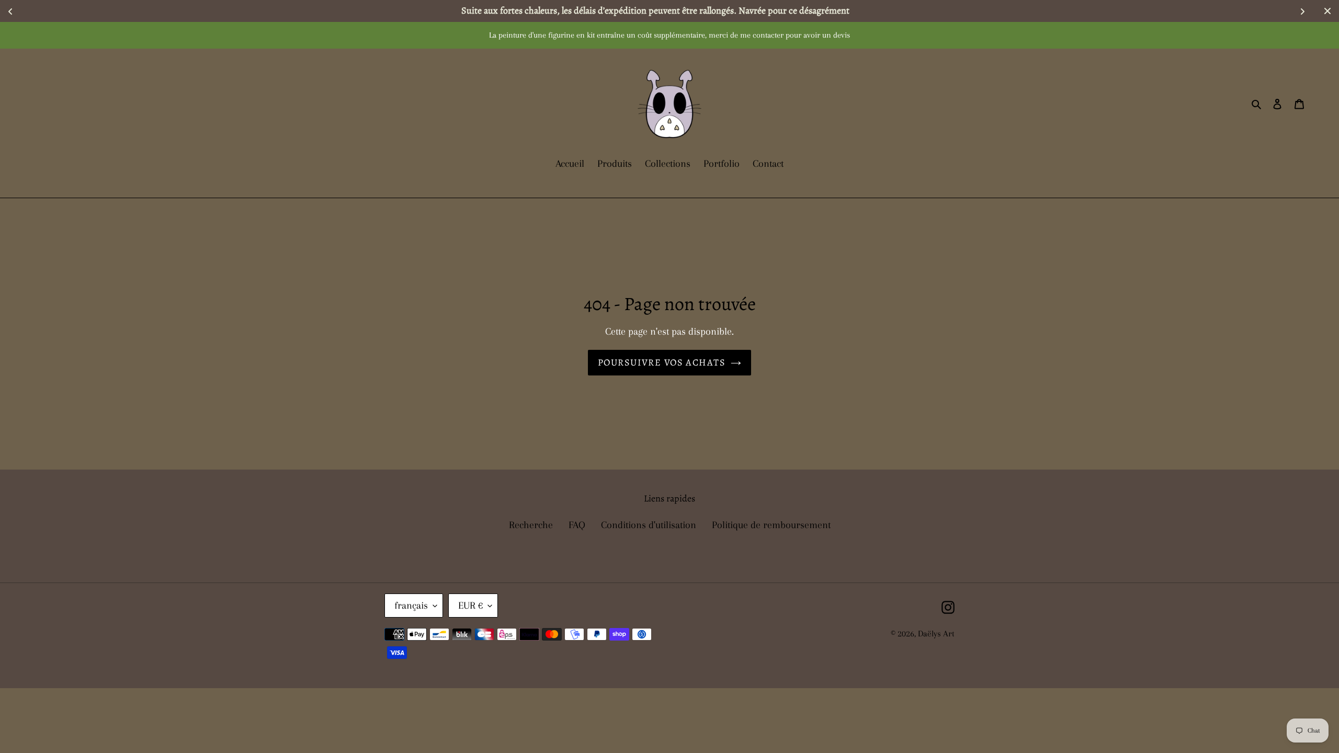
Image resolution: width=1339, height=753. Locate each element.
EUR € (470, 605)
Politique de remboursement (771, 525)
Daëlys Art (936, 633)
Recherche (531, 525)
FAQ (577, 525)
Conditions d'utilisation (648, 525)
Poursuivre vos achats (661, 362)
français (411, 605)
